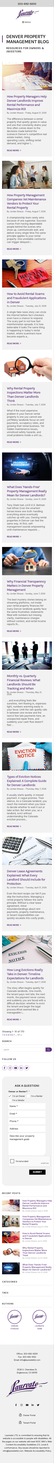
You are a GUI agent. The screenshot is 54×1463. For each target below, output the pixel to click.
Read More (13, 150)
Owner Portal (29, 1415)
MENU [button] (27, 22)
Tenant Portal (29, 1422)
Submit (37, 1172)
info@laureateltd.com (30, 1360)
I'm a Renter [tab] (37, 1096)
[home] (27, 14)
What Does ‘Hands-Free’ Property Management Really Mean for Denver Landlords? (27, 491)
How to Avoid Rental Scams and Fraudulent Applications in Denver (26, 298)
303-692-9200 (27, 3)
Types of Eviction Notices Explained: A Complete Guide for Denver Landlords (26, 781)
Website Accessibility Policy (37, 1451)
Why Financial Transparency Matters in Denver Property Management (26, 585)
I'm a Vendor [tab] (18, 1100)
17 (18, 1034)
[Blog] (27, 76)
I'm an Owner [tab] (18, 1096)
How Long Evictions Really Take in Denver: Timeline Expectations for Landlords (25, 974)
